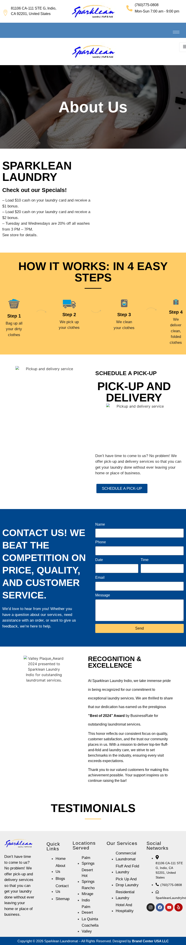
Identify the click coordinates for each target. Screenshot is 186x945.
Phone (100, 542)
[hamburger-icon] (176, 32)
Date (99, 560)
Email (100, 577)
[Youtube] (169, 907)
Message (102, 595)
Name (100, 524)
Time (145, 560)
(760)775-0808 (147, 5)
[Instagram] (151, 907)
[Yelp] (178, 907)
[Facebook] (160, 907)
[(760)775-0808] (129, 8)
